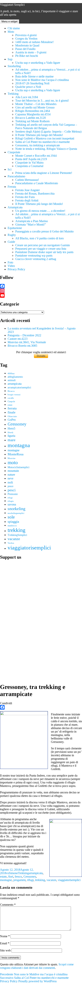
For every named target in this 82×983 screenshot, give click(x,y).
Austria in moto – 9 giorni (30, 52)
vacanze (14, 539)
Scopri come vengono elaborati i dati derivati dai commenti (37, 966)
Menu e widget (10, 21)
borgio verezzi (14, 395)
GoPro (12, 419)
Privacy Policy (16, 269)
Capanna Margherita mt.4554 (33, 114)
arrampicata (15, 384)
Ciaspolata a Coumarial (29, 166)
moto (13, 462)
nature (11, 474)
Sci (9, 169)
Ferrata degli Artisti (26, 200)
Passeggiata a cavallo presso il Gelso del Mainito (44, 231)
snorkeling (16, 508)
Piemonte (13, 494)
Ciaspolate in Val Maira (29, 162)
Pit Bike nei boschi (26, 55)
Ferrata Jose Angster (27, 190)
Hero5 (11, 428)
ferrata (12, 408)
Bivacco (11, 391)
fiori (10, 876)
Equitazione (15, 228)
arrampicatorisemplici (19, 387)
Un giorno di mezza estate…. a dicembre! (40, 210)
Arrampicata (15, 207)
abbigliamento (15, 376)
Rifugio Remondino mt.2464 (32, 110)
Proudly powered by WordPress (37, 981)
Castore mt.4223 (17, 338)
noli (10, 482)
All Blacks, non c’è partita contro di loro (39, 238)
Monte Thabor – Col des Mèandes (35, 104)
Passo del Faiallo (25, 49)
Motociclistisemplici (18, 467)
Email (4, 943)
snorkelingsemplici (16, 513)
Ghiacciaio (12, 416)
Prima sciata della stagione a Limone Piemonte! (43, 172)
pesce (10, 486)
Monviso (11, 458)
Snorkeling (14, 66)
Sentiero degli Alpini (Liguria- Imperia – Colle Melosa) (48, 131)
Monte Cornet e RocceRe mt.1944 (36, 155)
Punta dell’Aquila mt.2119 (31, 159)
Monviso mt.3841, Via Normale (27, 342)
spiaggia (13, 521)
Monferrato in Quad (27, 45)
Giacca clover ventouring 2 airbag (35, 259)
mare (11, 440)
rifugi (10, 498)
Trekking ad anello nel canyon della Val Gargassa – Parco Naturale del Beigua (46, 126)
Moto (11, 31)
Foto (10, 262)
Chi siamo (14, 28)
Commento (8, 904)
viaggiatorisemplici (29, 547)
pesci (12, 490)
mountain (13, 471)
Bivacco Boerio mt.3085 (22, 345)
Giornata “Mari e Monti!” (30, 224)
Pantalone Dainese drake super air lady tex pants (44, 252)
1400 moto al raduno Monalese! (34, 42)
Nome (5, 936)
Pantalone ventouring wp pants (33, 255)
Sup (10, 59)
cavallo (11, 398)
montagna (19, 445)
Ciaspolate (14, 152)
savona (12, 504)
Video (11, 265)
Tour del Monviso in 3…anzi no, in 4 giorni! (42, 100)
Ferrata (12, 186)
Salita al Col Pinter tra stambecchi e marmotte (42, 141)
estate (10, 405)
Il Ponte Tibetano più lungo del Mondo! (39, 135)
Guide (11, 241)
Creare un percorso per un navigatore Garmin (42, 245)
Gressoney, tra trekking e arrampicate (37, 145)
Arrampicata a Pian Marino (31, 221)
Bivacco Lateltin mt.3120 (30, 117)
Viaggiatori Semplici (12, 4)
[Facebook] (41, 286)
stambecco (12, 526)
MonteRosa (15, 454)
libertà (10, 432)
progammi (19, 880)
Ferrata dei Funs (25, 197)
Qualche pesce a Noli (28, 86)
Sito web (5, 950)
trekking (16, 530)
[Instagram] (41, 291)
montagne (13, 450)
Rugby (12, 234)
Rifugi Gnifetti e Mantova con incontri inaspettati (44, 138)
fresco (18, 876)
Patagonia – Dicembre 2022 (24, 335)
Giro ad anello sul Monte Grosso (35, 107)
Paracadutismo (16, 176)
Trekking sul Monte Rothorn (32, 121)
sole (11, 517)
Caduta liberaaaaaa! (27, 179)
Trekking (13, 93)
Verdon (11, 543)
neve (10, 478)
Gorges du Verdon (26, 38)
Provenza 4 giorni (26, 35)
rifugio (11, 501)
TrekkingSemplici (17, 535)
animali (12, 380)
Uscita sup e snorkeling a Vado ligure (37, 62)
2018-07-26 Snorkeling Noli (32, 83)
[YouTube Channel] (41, 295)
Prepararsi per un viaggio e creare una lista (40, 248)
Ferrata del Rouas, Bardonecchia (35, 193)
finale (11, 412)
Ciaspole (11, 401)
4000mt (11, 373)
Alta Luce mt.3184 (26, 97)
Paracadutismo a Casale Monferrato (36, 183)
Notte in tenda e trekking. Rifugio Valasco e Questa (46, 148)
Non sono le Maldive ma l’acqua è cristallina (42, 80)
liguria (11, 436)
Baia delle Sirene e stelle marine (34, 76)
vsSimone (12, 873)
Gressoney (17, 424)
